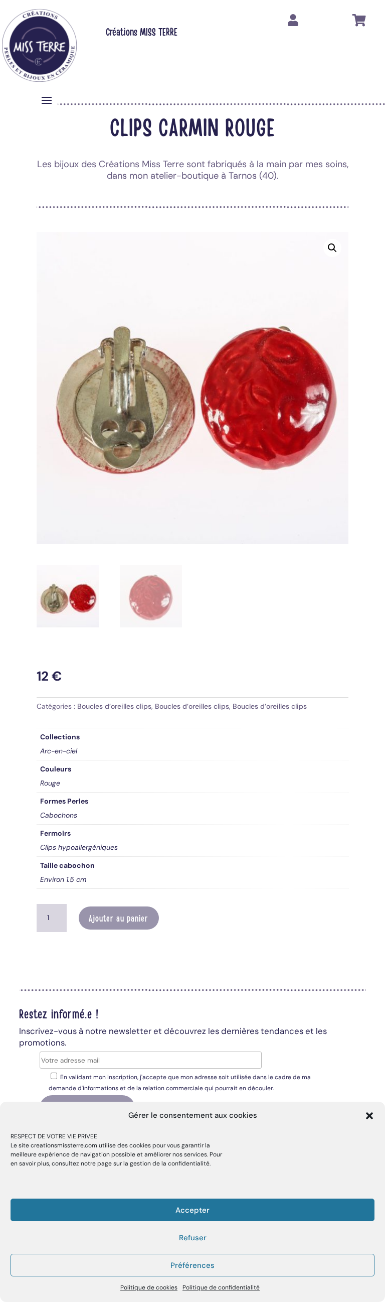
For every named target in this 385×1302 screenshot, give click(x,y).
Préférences (192, 1265)
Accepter (192, 1210)
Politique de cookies (148, 1287)
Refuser (193, 1238)
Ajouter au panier (118, 918)
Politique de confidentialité (221, 1287)
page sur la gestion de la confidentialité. (154, 1163)
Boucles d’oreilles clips (114, 706)
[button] (369, 1116)
